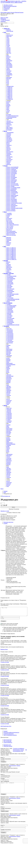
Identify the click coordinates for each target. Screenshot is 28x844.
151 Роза (8, 49)
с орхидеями (9, 286)
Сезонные (8, 458)
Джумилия (9, 124)
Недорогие (9, 378)
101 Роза (8, 47)
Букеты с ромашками (11, 188)
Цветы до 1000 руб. (11, 247)
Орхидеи (8, 149)
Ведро (7, 372)
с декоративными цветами (12, 299)
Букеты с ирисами (10, 174)
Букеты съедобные (10, 210)
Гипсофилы (9, 138)
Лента (7, 108)
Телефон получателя (6, 758)
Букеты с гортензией (11, 172)
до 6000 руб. (9, 94)
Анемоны (8, 133)
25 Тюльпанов (9, 336)
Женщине (8, 237)
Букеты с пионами (10, 182)
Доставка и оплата (7, 4)
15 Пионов (9, 413)
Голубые (8, 433)
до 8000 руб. (9, 96)
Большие (8, 381)
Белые (7, 58)
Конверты (8, 272)
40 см (7, 79)
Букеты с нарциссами (11, 179)
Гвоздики (8, 135)
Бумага (8, 358)
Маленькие (9, 77)
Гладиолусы (9, 140)
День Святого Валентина (12, 224)
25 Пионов (9, 415)
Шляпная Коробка (10, 364)
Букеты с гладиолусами (12, 168)
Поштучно (8, 36)
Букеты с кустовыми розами (13, 187)
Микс (7, 55)
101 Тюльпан (9, 342)
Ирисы (8, 142)
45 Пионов (9, 418)
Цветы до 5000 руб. (11, 253)
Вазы (7, 263)
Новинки (8, 29)
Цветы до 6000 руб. (11, 254)
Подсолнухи (9, 159)
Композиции (9, 363)
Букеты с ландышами (11, 177)
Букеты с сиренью (10, 209)
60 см (7, 82)
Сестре (8, 245)
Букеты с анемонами (11, 196)
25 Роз (7, 41)
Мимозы (8, 161)
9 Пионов (8, 412)
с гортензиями (9, 283)
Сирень (8, 163)
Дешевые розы (9, 86)
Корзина (8, 105)
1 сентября (8, 213)
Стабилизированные (11, 117)
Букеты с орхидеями (11, 181)
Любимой (8, 240)
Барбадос (8, 123)
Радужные (8, 70)
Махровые (8, 455)
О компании (6, 8)
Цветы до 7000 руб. (11, 255)
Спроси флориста (7, 742)
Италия (8, 403)
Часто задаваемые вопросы (10, 735)
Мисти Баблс (9, 128)
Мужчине (8, 242)
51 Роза (8, 45)
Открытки (8, 269)
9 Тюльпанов (9, 332)
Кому (4, 236)
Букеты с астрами (10, 197)
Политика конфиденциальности (11, 732)
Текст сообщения (5, 781)
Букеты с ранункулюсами (12, 185)
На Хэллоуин (9, 228)
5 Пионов (8, 409)
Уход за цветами (7, 741)
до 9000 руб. (9, 97)
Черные (8, 69)
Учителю (8, 395)
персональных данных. (14, 765)
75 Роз (7, 46)
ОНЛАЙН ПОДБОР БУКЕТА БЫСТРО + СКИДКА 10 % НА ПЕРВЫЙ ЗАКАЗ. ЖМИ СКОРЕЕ (13, 2)
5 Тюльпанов (9, 329)
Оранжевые (9, 64)
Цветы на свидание (11, 235)
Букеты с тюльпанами (11, 191)
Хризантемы (9, 156)
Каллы (8, 144)
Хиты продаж (9, 31)
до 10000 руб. (9, 99)
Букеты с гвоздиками (11, 173)
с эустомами (9, 292)
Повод (5, 211)
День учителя (9, 227)
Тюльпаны (8, 154)
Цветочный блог (7, 739)
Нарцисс (8, 147)
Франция (8, 401)
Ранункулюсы (9, 151)
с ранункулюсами (10, 300)
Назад (2, 488)
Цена (4, 246)
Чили (7, 404)
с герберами (9, 281)
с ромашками (9, 290)
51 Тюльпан (9, 340)
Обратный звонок (19, 12)
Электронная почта (5, 775)
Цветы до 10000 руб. (11, 259)
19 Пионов (9, 414)
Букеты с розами (10, 186)
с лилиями (8, 296)
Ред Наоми (9, 129)
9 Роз (7, 37)
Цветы (5, 131)
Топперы (8, 264)
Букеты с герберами (11, 169)
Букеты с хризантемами (12, 192)
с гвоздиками (9, 279)
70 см (7, 83)
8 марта (8, 215)
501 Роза (8, 51)
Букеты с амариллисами (12, 195)
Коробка (8, 101)
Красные (8, 56)
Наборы (8, 262)
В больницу (9, 218)
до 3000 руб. (9, 90)
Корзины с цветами (8, 273)
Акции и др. (6, 28)
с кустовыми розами (11, 276)
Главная (5, 731)
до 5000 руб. (9, 92)
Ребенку (8, 388)
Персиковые (9, 65)
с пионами (8, 287)
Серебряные (9, 74)
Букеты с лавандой (11, 204)
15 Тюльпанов (9, 333)
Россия (8, 399)
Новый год (9, 229)
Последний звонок (11, 231)
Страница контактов (8, 733)
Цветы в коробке (7, 303)
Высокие (8, 78)
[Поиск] (2, 25)
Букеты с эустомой (11, 194)
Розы (4, 32)
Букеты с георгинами (11, 200)
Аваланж (8, 120)
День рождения (10, 223)
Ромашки (8, 153)
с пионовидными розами (12, 294)
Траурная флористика (11, 232)
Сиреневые (9, 73)
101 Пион (8, 422)
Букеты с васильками (11, 199)
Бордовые (8, 353)
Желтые (8, 61)
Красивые (8, 377)
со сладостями (9, 297)
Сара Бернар (9, 454)
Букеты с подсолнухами (12, 183)
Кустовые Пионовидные (12, 115)
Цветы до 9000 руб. (11, 258)
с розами (8, 274)
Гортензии (8, 141)
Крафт (7, 106)
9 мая (7, 217)
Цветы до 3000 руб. (11, 250)
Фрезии (8, 155)
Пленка (8, 104)
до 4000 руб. (9, 91)
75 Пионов (9, 421)
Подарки (5, 260)
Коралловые (9, 67)
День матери (9, 222)
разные (8, 301)
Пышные (8, 379)
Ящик (7, 109)
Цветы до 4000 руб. (11, 251)
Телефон (3, 778)
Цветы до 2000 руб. (11, 249)
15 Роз (7, 38)
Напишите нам (7, 744)
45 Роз (7, 44)
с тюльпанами (9, 277)
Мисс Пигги (9, 127)
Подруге (8, 244)
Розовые (8, 59)
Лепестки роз (9, 35)
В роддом (8, 219)
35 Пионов (9, 417)
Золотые (8, 72)
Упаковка (8, 365)
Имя (2, 757)
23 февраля (9, 214)
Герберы (8, 136)
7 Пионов (8, 410)
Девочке (8, 391)
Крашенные (9, 118)
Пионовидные (9, 376)
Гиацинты (8, 160)
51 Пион (8, 419)
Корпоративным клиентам (9, 6)
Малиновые (9, 60)
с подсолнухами (10, 288)
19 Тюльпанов (9, 335)
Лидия (7, 126)
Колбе (7, 111)
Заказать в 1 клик (5, 511)
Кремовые (8, 63)
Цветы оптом (6, 7)
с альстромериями (10, 278)
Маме (7, 241)
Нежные (8, 382)
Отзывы (5, 10)
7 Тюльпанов (9, 331)
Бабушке (8, 392)
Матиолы (8, 164)
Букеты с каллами (10, 176)
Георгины (8, 137)
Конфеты (8, 265)
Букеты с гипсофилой (11, 170)
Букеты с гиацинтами (11, 201)
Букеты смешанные (11, 190)
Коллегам (8, 238)
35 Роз (7, 42)
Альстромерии (9, 132)
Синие (8, 68)
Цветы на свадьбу (10, 233)
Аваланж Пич (9, 122)
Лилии (8, 146)
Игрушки (8, 268)
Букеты (5, 165)
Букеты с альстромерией (12, 167)
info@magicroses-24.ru (6, 726)
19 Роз (7, 40)
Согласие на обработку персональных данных (18, 749)
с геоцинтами (9, 282)
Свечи (7, 270)
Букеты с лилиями (10, 178)
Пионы (8, 150)
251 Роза (8, 50)
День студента (9, 226)
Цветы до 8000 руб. (11, 256)
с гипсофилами (10, 295)
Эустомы (8, 158)
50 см (7, 81)
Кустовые (8, 114)
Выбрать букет (4, 649)
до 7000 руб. (9, 95)
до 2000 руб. (9, 88)
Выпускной (9, 220)
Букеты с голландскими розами (14, 203)
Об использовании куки (20, 750)
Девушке (8, 386)
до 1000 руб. (9, 87)
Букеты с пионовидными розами (14, 208)
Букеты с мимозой (10, 206)
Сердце (8, 110)
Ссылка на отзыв (5, 662)
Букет (7, 103)
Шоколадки (9, 267)
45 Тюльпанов (9, 338)
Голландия (8, 400)
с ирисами (8, 285)
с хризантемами (10, 291)
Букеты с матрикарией (11, 205)
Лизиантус (9, 145)
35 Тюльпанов (9, 337)
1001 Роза (8, 52)
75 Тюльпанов (9, 341)
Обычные (8, 374)
